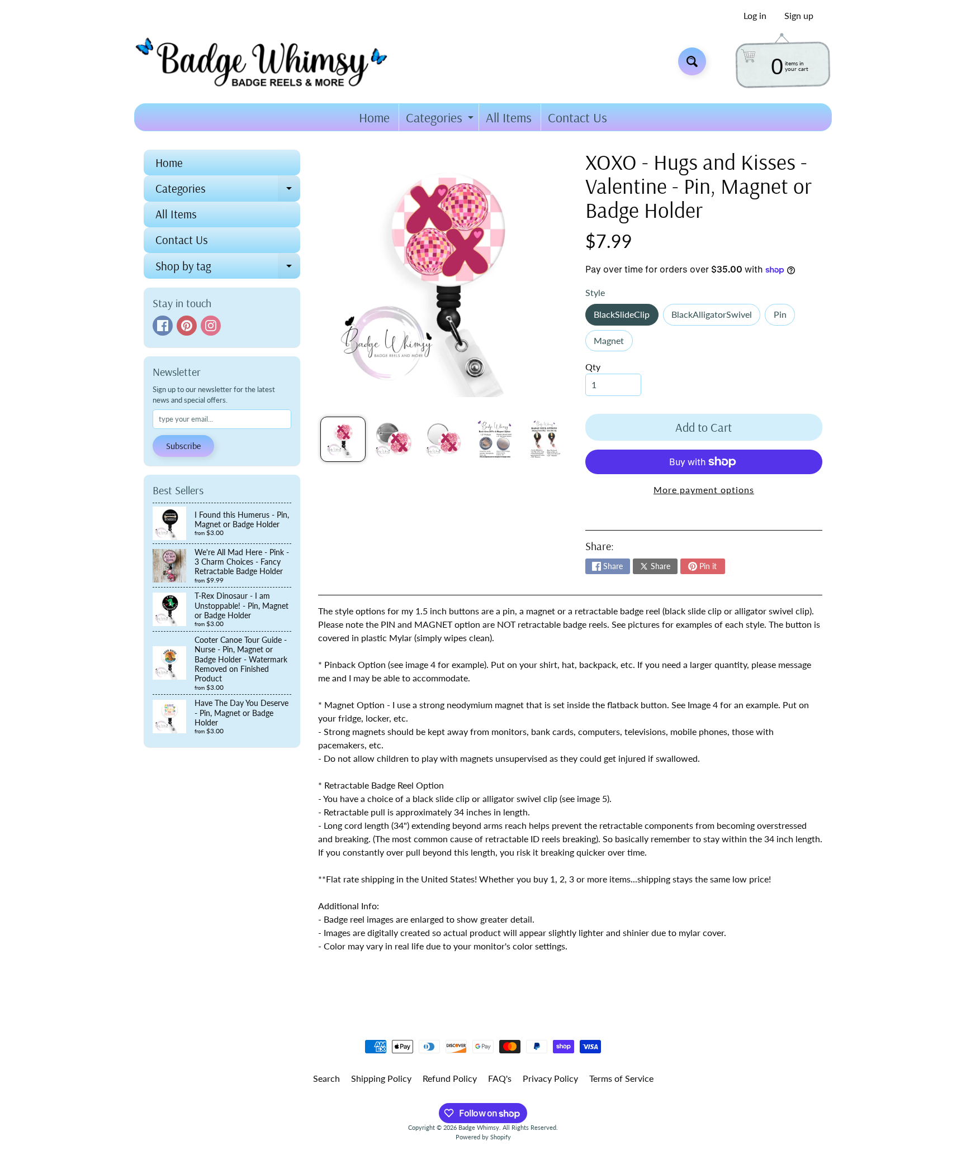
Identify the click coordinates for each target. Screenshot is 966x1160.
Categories (441, 120)
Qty (592, 366)
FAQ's (500, 1078)
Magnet (613, 343)
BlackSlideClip (626, 317)
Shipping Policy (381, 1078)
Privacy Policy (550, 1078)
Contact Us (577, 117)
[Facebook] (163, 326)
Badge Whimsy (478, 1127)
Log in (755, 15)
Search (326, 1078)
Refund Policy (450, 1078)
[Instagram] (211, 326)
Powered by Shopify (483, 1136)
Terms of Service (621, 1078)
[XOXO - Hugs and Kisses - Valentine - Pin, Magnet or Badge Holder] (343, 439)
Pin (784, 317)
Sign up (798, 15)
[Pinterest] (187, 326)
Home (374, 117)
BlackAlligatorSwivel (715, 317)
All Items (509, 117)
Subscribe (183, 445)
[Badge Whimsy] (269, 61)
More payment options (704, 489)
